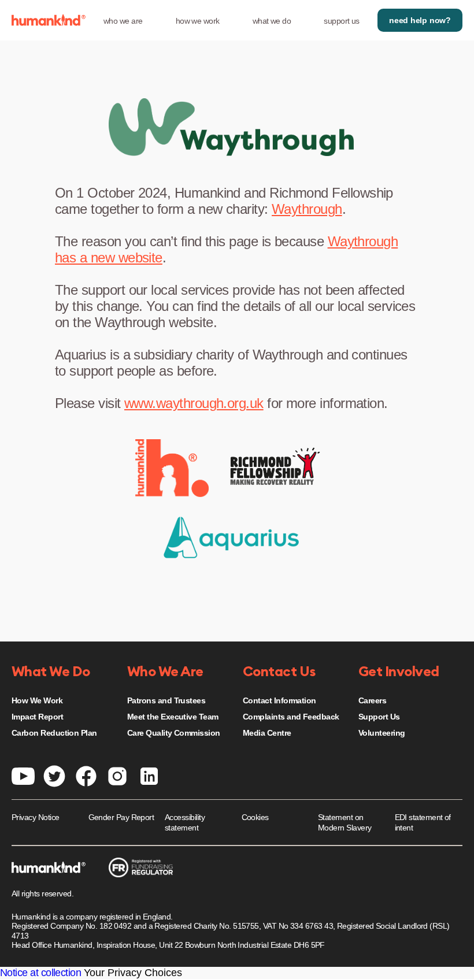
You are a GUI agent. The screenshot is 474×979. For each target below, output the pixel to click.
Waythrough (307, 209)
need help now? (420, 20)
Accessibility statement (185, 822)
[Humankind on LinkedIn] (149, 775)
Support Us (379, 716)
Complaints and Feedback (291, 716)
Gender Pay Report (121, 817)
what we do (272, 20)
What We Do (51, 672)
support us (342, 20)
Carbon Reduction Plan (54, 732)
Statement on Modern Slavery (344, 822)
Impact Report (37, 716)
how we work (198, 20)
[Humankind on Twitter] (54, 775)
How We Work (37, 700)
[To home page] (49, 20)
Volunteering (381, 732)
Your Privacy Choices (133, 972)
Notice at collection (40, 972)
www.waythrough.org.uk (194, 403)
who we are (123, 20)
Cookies (255, 817)
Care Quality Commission (173, 732)
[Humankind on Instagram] (117, 775)
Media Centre (267, 732)
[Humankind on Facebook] (86, 775)
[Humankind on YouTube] (23, 775)
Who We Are (165, 672)
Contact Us (279, 672)
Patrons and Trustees (166, 700)
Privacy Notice (35, 817)
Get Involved (398, 672)
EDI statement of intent (423, 822)
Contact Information (279, 700)
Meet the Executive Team (173, 716)
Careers (372, 700)
